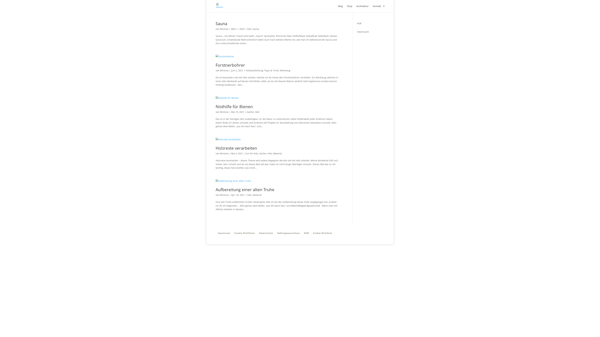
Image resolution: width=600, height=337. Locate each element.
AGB (306, 233)
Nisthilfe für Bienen (234, 106)
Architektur (362, 6)
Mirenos (224, 28)
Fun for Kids (251, 153)
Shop (349, 6)
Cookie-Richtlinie (322, 233)
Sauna (221, 23)
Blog (340, 6)
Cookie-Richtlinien (244, 233)
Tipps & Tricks (271, 70)
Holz (249, 28)
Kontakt (377, 6)
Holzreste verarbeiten (236, 148)
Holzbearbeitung (254, 70)
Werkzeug (285, 70)
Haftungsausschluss (288, 233)
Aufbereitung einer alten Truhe (245, 189)
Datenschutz (266, 233)
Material (277, 153)
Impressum (363, 31)
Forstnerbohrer (230, 65)
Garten (250, 111)
